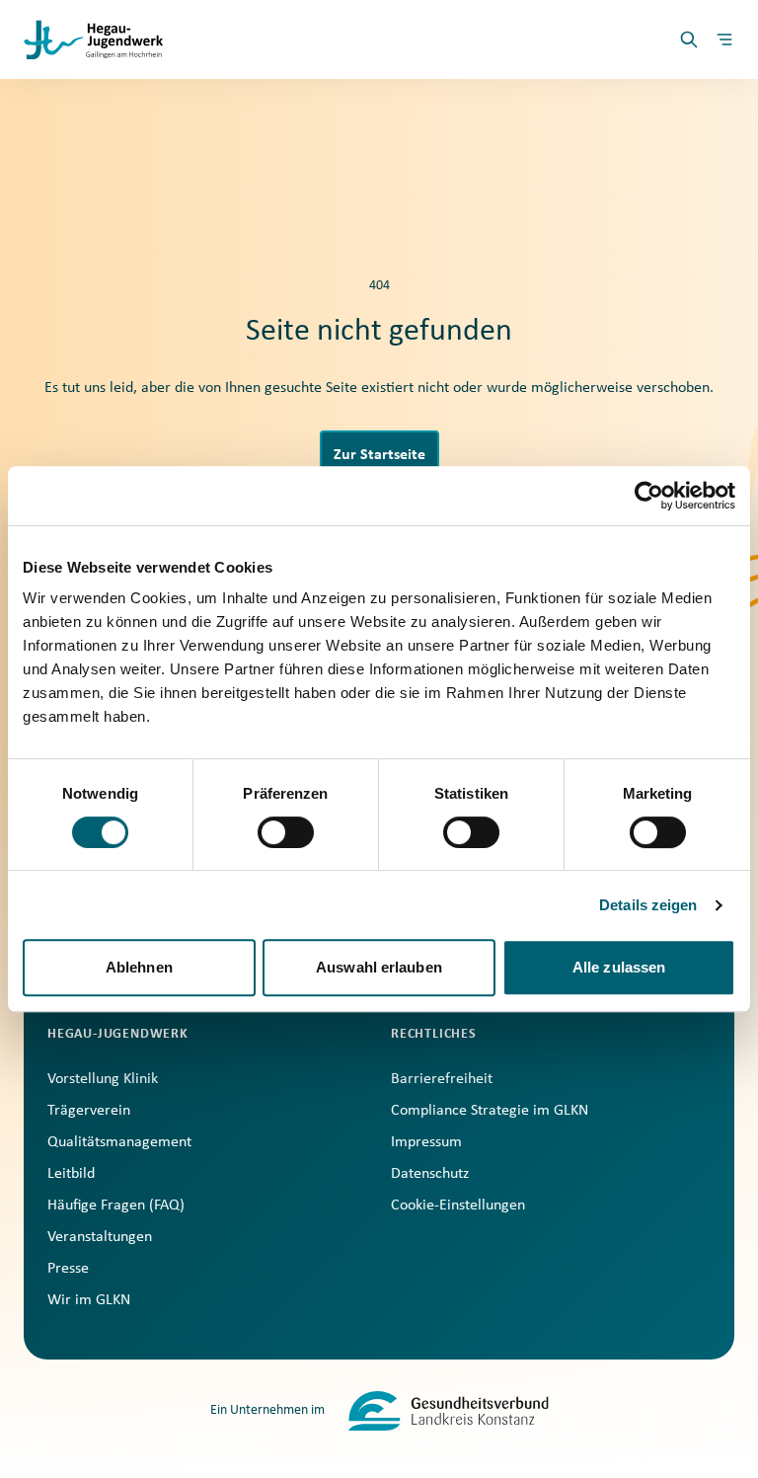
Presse (68, 1269)
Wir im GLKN (88, 1300)
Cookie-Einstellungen (458, 1205)
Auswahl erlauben (379, 967)
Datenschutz (430, 1174)
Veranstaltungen (99, 1237)
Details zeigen (648, 904)
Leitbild (71, 1174)
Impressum (426, 1142)
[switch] (286, 832)
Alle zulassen (618, 967)
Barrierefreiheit (442, 1079)
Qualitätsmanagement (119, 1142)
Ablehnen (139, 967)
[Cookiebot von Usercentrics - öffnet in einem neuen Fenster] (649, 495)
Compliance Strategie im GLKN (489, 1111)
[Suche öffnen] (689, 39)
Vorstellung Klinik (102, 1079)
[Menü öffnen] (724, 39)
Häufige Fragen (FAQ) (116, 1205)
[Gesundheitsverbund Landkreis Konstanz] (448, 1411)
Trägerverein (88, 1111)
